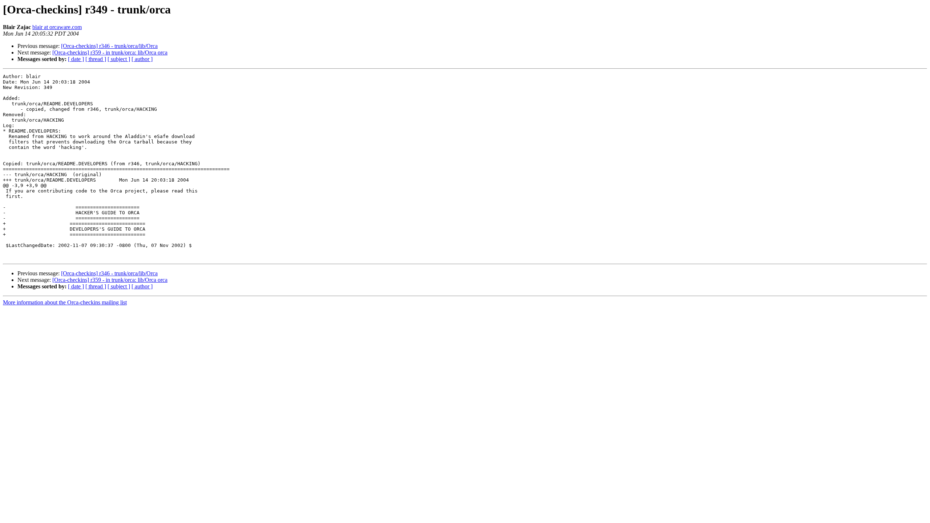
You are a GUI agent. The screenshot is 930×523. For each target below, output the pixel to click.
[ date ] (76, 59)
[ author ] (142, 59)
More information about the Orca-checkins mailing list (65, 302)
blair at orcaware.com (57, 27)
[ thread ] (95, 59)
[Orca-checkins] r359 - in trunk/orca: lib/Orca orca (109, 52)
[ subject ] (119, 59)
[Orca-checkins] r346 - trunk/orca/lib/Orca (109, 46)
